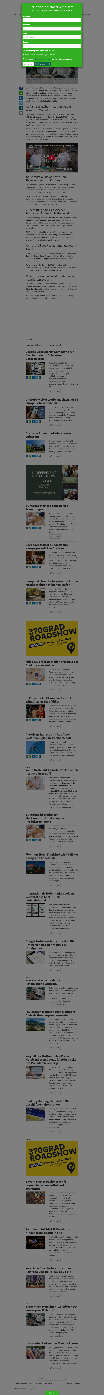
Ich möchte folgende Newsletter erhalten (39, 50)
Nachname (27, 24)
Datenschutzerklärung (43, 59)
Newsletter (53, 1393)
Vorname (26, 16)
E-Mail (26, 33)
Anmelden (28, 64)
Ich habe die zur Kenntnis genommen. (48, 59)
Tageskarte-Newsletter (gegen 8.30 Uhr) (40, 55)
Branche (26, 42)
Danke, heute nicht (42, 64)
